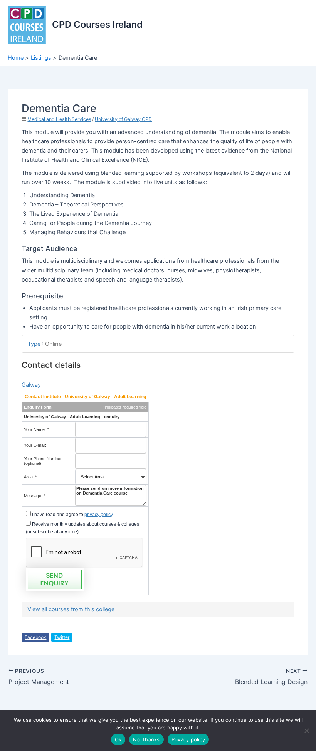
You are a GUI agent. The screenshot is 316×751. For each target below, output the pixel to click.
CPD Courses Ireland (97, 24)
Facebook (35, 637)
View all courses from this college (70, 609)
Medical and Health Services (59, 119)
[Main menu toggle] (300, 25)
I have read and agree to (72, 514)
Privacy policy (188, 739)
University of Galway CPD (123, 119)
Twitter (61, 637)
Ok (118, 739)
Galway (31, 384)
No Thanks (146, 739)
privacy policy (98, 514)
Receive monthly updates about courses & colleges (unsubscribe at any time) (82, 528)
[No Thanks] (306, 730)
